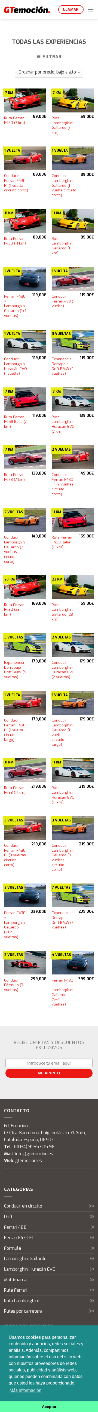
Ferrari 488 (15, 1227)
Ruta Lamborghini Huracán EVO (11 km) (63, 795)
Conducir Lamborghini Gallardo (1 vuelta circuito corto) (64, 185)
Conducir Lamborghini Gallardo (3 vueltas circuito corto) (62, 857)
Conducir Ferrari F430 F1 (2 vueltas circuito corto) (63, 484)
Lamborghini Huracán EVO (30, 1269)
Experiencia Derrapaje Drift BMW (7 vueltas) (62, 920)
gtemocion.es (28, 1160)
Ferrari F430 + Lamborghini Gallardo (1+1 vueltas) (15, 306)
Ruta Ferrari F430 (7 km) (14, 120)
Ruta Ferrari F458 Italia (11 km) (62, 542)
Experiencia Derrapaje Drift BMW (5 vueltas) (15, 669)
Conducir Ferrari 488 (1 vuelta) (63, 301)
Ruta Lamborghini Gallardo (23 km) (62, 612)
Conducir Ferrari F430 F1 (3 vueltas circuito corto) (15, 855)
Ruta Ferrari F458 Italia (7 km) (15, 422)
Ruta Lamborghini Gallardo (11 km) (62, 245)
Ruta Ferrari (15, 1290)
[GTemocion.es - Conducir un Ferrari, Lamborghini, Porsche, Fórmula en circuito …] (27, 9)
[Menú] (90, 9)
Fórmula (12, 1248)
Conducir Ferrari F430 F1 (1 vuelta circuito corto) (16, 182)
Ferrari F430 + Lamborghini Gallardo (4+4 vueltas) (62, 992)
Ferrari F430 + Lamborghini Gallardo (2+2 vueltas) (15, 924)
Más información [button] (25, 1390)
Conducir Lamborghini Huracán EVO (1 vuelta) (15, 366)
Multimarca (15, 1280)
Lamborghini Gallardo (25, 1258)
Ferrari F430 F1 (18, 1237)
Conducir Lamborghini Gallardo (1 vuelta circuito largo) (62, 732)
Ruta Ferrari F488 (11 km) (15, 790)
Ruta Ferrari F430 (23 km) (14, 610)
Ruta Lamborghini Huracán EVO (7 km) (63, 424)
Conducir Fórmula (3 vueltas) (13, 985)
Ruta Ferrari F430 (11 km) (15, 241)
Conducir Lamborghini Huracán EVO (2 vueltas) (63, 669)
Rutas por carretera (23, 1311)
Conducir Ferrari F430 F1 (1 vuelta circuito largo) (15, 730)
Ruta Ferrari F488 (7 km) (14, 477)
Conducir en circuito (23, 1206)
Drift (8, 1217)
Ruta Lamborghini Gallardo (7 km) (62, 125)
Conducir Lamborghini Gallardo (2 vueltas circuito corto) (15, 549)
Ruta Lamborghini (21, 1301)
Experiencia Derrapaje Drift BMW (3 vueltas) (63, 366)
